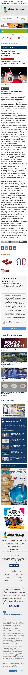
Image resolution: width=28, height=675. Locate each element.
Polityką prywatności (15, 665)
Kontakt (22, 1)
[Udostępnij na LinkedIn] (14, 248)
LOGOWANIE (6, 3)
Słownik (21, 579)
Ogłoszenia (21, 576)
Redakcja (11, 1)
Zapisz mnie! (14, 328)
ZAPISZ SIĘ (12, 565)
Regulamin (20, 582)
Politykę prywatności (12, 623)
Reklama (17, 1)
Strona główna (4, 43)
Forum (7, 577)
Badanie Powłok (13, 43)
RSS (7, 582)
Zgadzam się (14, 606)
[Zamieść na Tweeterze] (6, 248)
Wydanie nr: (7, 59)
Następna (22, 241)
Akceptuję (13, 671)
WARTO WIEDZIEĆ (7, 401)
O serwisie (5, 1)
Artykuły (7, 574)
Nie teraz (21, 670)
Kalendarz (7, 576)
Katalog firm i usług (20, 574)
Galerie (7, 580)
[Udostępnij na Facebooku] (2, 248)
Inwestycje (20, 577)
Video (20, 580)
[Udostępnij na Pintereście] (10, 248)
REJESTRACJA (14, 3)
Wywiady (7, 579)
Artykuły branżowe (6, 61)
